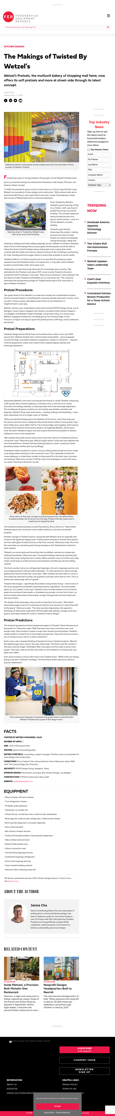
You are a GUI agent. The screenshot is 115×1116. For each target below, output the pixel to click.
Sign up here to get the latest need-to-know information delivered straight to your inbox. (97, 138)
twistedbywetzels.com (23, 781)
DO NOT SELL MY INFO (73, 1093)
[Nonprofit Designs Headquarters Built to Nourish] (61, 968)
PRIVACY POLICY (70, 1085)
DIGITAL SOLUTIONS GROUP (20, 1093)
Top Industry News (99, 150)
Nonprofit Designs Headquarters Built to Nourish (58, 989)
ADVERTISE (12, 1089)
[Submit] (108, 27)
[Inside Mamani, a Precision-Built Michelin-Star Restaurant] (21, 968)
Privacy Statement (63, 1112)
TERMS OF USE (69, 1089)
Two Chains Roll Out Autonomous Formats (97, 247)
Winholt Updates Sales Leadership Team (97, 265)
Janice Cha (9, 93)
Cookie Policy (49, 1112)
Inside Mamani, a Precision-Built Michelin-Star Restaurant (21, 989)
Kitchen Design (14, 46)
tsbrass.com (13, 881)
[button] (84, 1049)
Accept (57, 1106)
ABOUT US (12, 1085)
